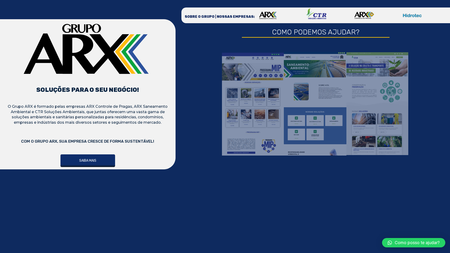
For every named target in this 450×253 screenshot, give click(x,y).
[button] (413, 242)
